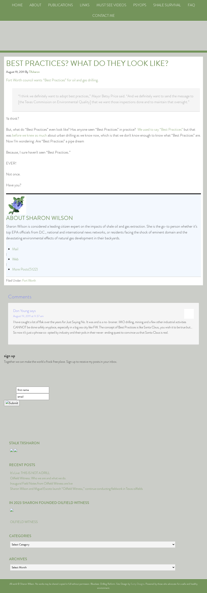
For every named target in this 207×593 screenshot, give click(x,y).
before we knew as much (29, 135)
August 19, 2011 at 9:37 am (28, 316)
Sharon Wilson (49, 218)
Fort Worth (29, 280)
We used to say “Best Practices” (160, 129)
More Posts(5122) (25, 269)
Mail (15, 249)
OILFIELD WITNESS (24, 522)
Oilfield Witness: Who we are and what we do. (38, 478)
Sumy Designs (137, 584)
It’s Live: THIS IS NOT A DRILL (30, 473)
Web (15, 259)
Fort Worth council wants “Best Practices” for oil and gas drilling (52, 80)
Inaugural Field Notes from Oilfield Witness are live (41, 483)
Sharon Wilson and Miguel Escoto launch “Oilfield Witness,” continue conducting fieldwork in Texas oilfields (76, 488)
